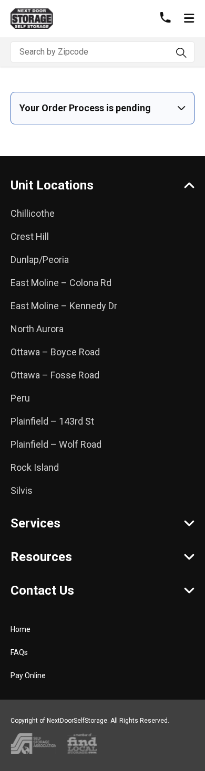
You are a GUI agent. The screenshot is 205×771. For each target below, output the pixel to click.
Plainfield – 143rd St (52, 421)
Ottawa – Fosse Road (55, 375)
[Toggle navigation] (188, 18)
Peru (20, 398)
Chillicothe (33, 213)
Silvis (22, 490)
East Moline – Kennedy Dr (64, 305)
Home (20, 629)
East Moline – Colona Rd (61, 282)
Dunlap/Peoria (40, 259)
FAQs (19, 652)
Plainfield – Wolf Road (56, 444)
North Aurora (37, 328)
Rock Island (35, 467)
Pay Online (28, 675)
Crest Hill (30, 236)
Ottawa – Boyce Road (55, 351)
